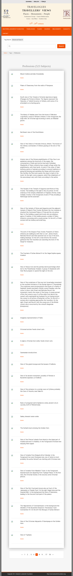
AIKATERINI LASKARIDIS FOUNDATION (13, 29)
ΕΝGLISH (36, 1)
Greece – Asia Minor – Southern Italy (36, 18)
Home (5, 53)
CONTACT (5, 33)
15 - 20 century (36, 24)
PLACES (39, 29)
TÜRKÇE (43, 1)
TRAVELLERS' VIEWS (36, 10)
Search (61, 46)
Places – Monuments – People (36, 14)
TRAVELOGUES (36, 6)
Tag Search (7, 39)
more (22, 78)
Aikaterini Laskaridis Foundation (24, 574)
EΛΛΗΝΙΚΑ (29, 1)
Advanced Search (17, 39)
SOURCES (47, 29)
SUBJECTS (66, 29)
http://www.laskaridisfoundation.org (56, 574)
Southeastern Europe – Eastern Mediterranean (36, 16)
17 (46, 554)
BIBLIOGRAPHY (57, 29)
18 (50, 554)
